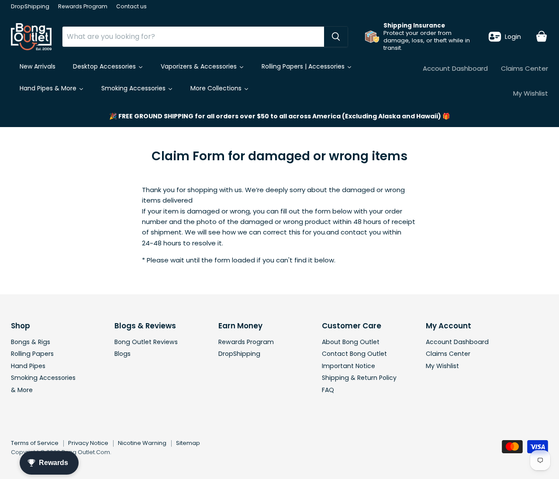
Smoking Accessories (43, 377)
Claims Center (524, 68)
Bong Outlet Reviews (146, 342)
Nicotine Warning (142, 443)
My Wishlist (530, 93)
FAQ (328, 390)
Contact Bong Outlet (354, 353)
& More (22, 390)
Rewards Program (82, 6)
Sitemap (188, 443)
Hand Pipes (28, 366)
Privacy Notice (88, 443)
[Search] (336, 37)
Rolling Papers (32, 353)
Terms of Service (35, 443)
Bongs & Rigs (30, 342)
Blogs (122, 353)
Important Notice (348, 366)
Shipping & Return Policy (359, 377)
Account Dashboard (455, 68)
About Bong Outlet (351, 342)
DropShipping (30, 6)
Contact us (131, 6)
